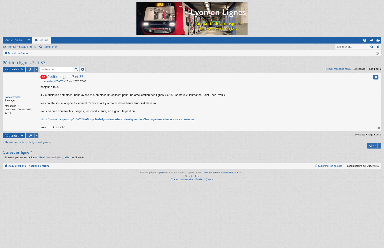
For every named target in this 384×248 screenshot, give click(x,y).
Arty (196, 176)
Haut (379, 128)
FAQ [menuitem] (366, 41)
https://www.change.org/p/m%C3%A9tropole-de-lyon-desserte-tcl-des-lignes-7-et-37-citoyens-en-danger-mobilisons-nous (117, 119)
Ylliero (68, 157)
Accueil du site (14, 40)
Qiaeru (209, 179)
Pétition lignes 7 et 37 (24, 62)
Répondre (12, 69)
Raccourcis (29, 41)
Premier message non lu (21, 46)
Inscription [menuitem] (378, 41)
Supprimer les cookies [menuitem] (330, 166)
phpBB (160, 172)
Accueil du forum (18, 53)
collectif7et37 (12, 97)
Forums (43, 40)
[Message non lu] (41, 81)
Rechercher (50, 46)
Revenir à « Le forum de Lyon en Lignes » (27, 142)
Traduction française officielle (186, 179)
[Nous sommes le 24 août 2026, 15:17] (377, 53)
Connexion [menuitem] (372, 41)
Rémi (42, 157)
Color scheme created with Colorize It (223, 172)
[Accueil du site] (192, 18)
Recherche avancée (378, 47)
